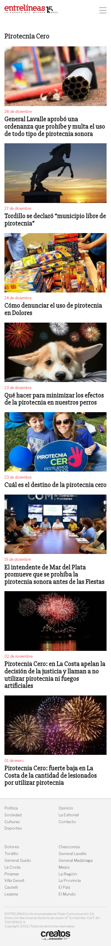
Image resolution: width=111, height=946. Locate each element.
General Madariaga (76, 860)
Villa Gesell (14, 880)
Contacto (67, 822)
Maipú (64, 867)
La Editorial (69, 815)
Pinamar (11, 874)
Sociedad (13, 815)
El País (64, 887)
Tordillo (11, 853)
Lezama (11, 894)
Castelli (11, 887)
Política (11, 808)
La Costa (12, 867)
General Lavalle (72, 853)
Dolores (11, 847)
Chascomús (69, 847)
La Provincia (70, 880)
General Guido (17, 860)
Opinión (66, 808)
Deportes (13, 828)
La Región (68, 874)
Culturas (12, 822)
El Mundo (67, 894)
